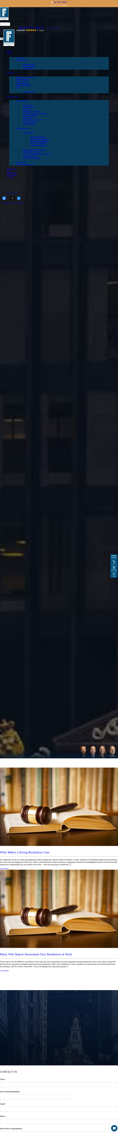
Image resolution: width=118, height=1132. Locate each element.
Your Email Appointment (10, 1092)
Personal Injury (22, 101)
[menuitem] (59, 52)
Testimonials (12, 173)
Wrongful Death (29, 124)
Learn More (4, 869)
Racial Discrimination (38, 145)
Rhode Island (28, 69)
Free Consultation (53, 28)
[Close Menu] (1, 39)
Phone (3, 1116)
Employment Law (23, 128)
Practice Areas (12, 97)
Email (3, 1104)
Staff (18, 88)
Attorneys (11, 73)
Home (9, 52)
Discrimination (29, 133)
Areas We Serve (22, 60)
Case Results (12, 175)
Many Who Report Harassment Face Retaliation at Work (36, 954)
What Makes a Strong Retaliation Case (24, 852)
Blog (8, 171)
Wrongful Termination (32, 158)
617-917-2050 (60, 2)
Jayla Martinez (29, 92)
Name (3, 1079)
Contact (10, 177)
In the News (11, 169)
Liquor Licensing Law (25, 165)
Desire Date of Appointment (11, 1129)
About (9, 54)
